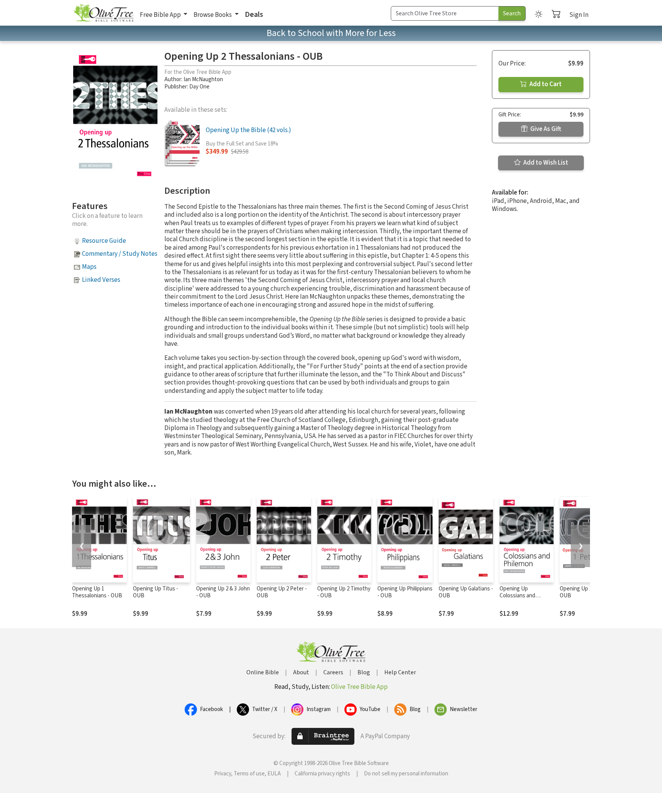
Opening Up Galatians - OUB (466, 592)
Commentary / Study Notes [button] (119, 253)
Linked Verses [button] (101, 279)
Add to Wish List (545, 162)
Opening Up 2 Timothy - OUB (343, 592)
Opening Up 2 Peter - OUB (282, 592)
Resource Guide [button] (104, 240)
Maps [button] (89, 266)
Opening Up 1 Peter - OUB (585, 592)
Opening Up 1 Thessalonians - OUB (97, 592)
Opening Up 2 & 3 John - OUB (223, 592)
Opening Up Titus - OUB (155, 592)
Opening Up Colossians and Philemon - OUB (518, 596)
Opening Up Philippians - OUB (405, 592)
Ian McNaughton (203, 79)
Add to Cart (545, 84)
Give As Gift (545, 129)
